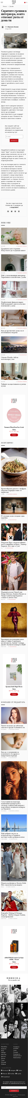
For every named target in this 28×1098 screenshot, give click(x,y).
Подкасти (3, 1048)
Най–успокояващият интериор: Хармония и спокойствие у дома (13, 276)
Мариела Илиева (13, 27)
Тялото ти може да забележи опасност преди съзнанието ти (13, 727)
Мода (2, 1050)
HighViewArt (13, 519)
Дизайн (11, 6)
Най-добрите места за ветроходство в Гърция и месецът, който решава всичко (13, 835)
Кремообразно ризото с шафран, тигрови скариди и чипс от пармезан (13, 490)
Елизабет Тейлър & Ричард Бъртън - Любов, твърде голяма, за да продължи (13, 915)
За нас (15, 1050)
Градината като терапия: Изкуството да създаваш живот (13, 250)
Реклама (15, 1052)
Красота (3, 599)
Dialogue (3, 1052)
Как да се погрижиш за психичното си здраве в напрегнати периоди (10, 754)
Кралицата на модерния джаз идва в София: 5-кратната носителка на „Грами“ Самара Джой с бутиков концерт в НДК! (13, 642)
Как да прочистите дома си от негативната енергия (12, 332)
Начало (5, 6)
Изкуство (3, 519)
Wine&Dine (4, 1047)
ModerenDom (17, 1057)
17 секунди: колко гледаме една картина (12, 517)
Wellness (3, 729)
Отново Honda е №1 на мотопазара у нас (9, 358)
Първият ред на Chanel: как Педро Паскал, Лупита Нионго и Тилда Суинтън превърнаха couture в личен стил (13, 595)
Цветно (3, 1058)
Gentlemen (4, 839)
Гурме (2, 494)
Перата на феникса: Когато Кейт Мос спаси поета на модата (13, 884)
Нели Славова (13, 918)
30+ (2, 548)
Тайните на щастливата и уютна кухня (13, 385)
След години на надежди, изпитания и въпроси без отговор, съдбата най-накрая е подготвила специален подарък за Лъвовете (13, 805)
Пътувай (3, 1062)
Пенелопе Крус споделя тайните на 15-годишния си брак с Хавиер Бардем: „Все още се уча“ (13, 544)
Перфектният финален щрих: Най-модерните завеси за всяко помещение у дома (13, 304)
